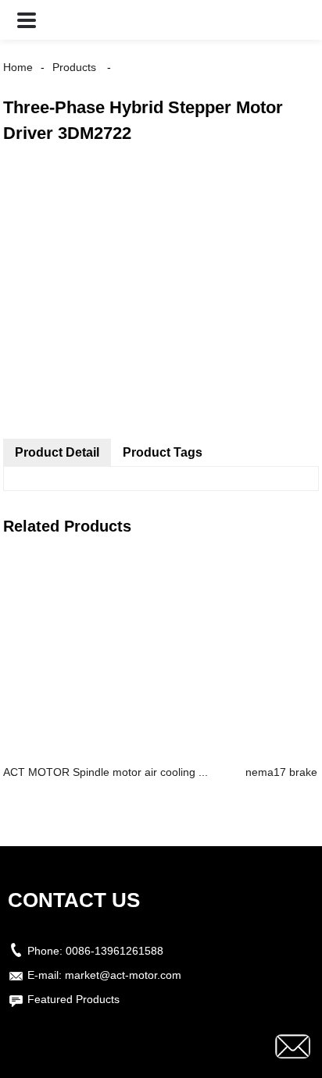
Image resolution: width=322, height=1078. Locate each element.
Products (74, 67)
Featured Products (73, 999)
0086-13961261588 (114, 951)
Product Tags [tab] (162, 452)
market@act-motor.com (123, 975)
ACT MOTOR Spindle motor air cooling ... (105, 772)
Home (18, 67)
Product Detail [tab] (57, 452)
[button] (26, 20)
